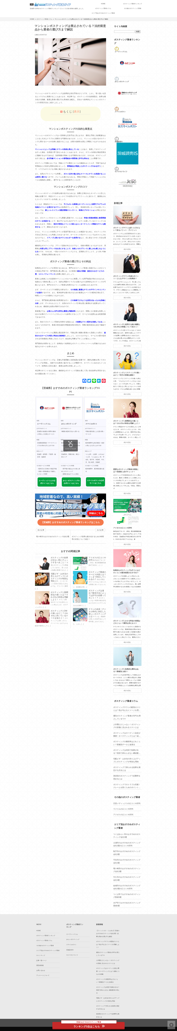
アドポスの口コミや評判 (122, 528)
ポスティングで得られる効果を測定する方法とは (126, 768)
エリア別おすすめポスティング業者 (103, 13)
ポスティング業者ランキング (132, 4)
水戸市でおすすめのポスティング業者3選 (126, 904)
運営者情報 (40, 965)
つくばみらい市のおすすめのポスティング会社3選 (126, 835)
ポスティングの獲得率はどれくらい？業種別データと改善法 (126, 743)
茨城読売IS (69, 950)
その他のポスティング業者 (132, 8)
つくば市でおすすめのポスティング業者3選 (126, 895)
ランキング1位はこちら (87, 1025)
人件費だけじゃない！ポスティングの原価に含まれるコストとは (126, 725)
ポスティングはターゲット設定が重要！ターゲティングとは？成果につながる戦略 (126, 734)
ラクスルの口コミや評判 (123, 809)
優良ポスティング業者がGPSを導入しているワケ (127, 717)
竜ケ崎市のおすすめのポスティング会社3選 (126, 870)
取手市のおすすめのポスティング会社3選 (126, 852)
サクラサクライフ (72, 955)
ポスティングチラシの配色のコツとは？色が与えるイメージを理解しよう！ (126, 709)
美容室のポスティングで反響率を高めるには (126, 777)
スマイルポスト (71, 944)
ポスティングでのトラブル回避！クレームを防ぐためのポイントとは (126, 786)
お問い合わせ (40, 970)
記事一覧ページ (41, 960)
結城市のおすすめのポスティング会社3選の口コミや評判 (126, 887)
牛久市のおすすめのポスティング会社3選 (126, 878)
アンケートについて (42, 975)
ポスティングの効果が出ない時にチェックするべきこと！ (59, 560)
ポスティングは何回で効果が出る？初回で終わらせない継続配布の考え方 (126, 752)
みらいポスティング (72, 939)
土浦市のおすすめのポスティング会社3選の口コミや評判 (126, 844)
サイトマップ (40, 955)
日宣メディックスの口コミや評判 (126, 803)
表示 (77, 111)
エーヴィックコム (72, 934)
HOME (103, 4)
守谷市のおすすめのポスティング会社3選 (126, 861)
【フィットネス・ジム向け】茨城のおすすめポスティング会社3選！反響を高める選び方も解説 (107, 933)
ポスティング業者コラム (103, 8)
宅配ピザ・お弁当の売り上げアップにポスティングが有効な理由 (126, 760)
